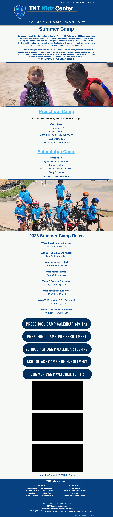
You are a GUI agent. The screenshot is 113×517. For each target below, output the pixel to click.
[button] (41, 22)
